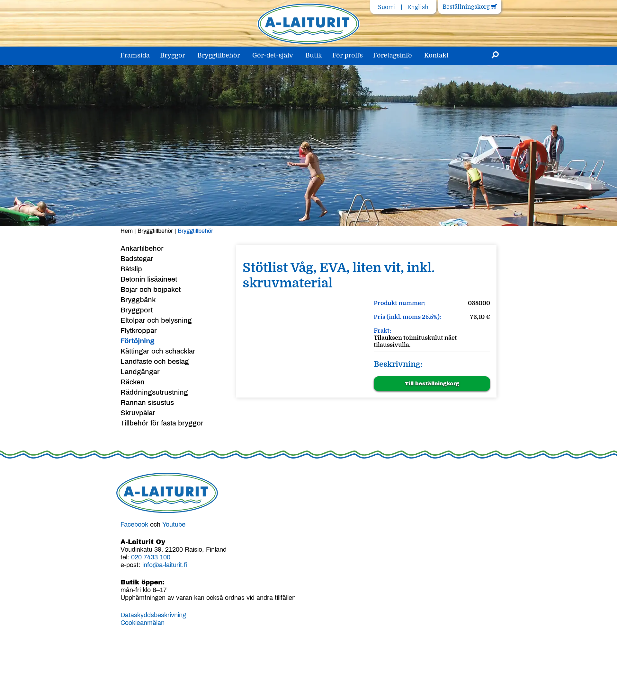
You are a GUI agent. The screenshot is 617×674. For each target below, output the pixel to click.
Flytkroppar (139, 330)
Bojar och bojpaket (151, 289)
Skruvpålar (138, 412)
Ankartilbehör (142, 248)
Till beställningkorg (432, 383)
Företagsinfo (392, 55)
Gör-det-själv (272, 55)
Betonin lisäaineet (149, 279)
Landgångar (140, 371)
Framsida (135, 55)
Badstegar (137, 258)
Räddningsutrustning (154, 392)
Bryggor (172, 55)
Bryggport (137, 310)
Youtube (173, 524)
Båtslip (131, 269)
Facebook (134, 524)
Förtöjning (137, 341)
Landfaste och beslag (155, 361)
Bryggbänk (138, 299)
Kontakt (436, 55)
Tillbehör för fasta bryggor (162, 423)
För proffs (347, 55)
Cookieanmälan (143, 622)
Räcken (133, 382)
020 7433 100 (150, 557)
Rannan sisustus (147, 402)
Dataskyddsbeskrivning (153, 614)
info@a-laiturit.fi (164, 564)
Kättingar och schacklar (158, 351)
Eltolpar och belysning (156, 320)
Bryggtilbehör (218, 55)
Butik (313, 55)
